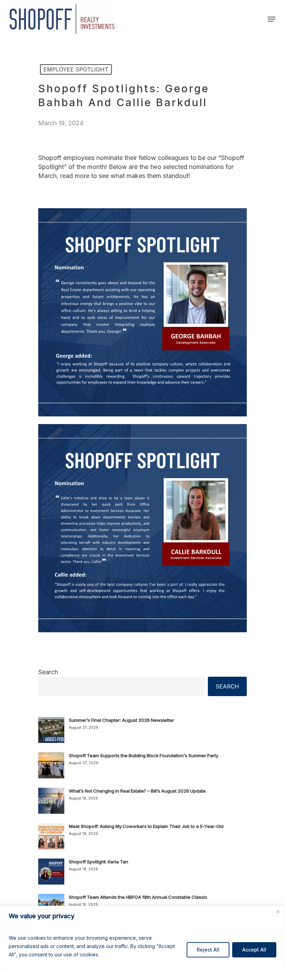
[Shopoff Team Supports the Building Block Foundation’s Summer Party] (51, 769)
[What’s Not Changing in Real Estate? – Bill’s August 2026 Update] (51, 805)
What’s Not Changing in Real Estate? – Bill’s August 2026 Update (137, 791)
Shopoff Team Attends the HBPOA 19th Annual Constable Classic (138, 897)
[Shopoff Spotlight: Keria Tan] (51, 876)
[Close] (278, 911)
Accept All (254, 950)
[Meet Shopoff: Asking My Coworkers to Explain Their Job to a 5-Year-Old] (51, 840)
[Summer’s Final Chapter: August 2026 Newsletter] (51, 734)
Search (48, 672)
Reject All (208, 950)
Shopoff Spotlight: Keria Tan (98, 861)
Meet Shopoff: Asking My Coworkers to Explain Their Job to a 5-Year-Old (146, 826)
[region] (142, 939)
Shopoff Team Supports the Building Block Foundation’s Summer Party (143, 755)
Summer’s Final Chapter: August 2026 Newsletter (121, 720)
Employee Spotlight (75, 69)
